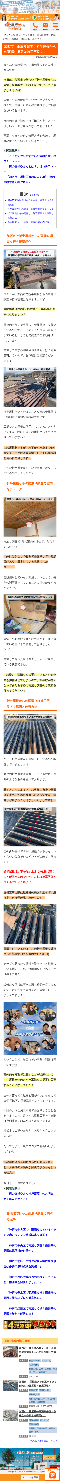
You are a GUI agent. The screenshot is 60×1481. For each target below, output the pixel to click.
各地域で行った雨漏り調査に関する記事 (28, 222)
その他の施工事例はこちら (44, 1441)
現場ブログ (19, 35)
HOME (6, 35)
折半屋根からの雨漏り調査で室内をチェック (31, 209)
